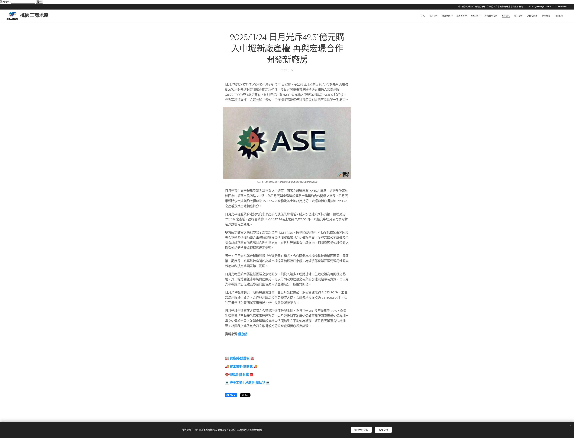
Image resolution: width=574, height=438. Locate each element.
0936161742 (563, 6)
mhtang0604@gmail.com (540, 6)
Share (232, 395)
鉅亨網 (242, 334)
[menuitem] (423, 15)
